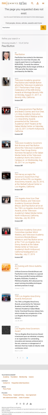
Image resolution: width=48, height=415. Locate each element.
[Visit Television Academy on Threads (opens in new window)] (23, 403)
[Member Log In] (37, 3)
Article (17, 294)
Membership (23, 377)
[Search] (32, 3)
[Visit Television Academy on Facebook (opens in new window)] (16, 403)
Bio (16, 52)
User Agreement (31, 395)
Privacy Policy (7, 395)
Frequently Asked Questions (20, 383)
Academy (6, 377)
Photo (16, 78)
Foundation (14, 377)
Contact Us (6, 383)
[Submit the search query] (43, 27)
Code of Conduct (24, 397)
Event (16, 264)
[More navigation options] (43, 3)
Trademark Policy (18, 395)
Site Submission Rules (10, 397)
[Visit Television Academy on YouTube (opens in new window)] (30, 403)
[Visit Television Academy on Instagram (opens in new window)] (20, 403)
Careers (31, 377)
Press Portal (7, 389)
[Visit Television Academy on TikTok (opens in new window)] (27, 403)
